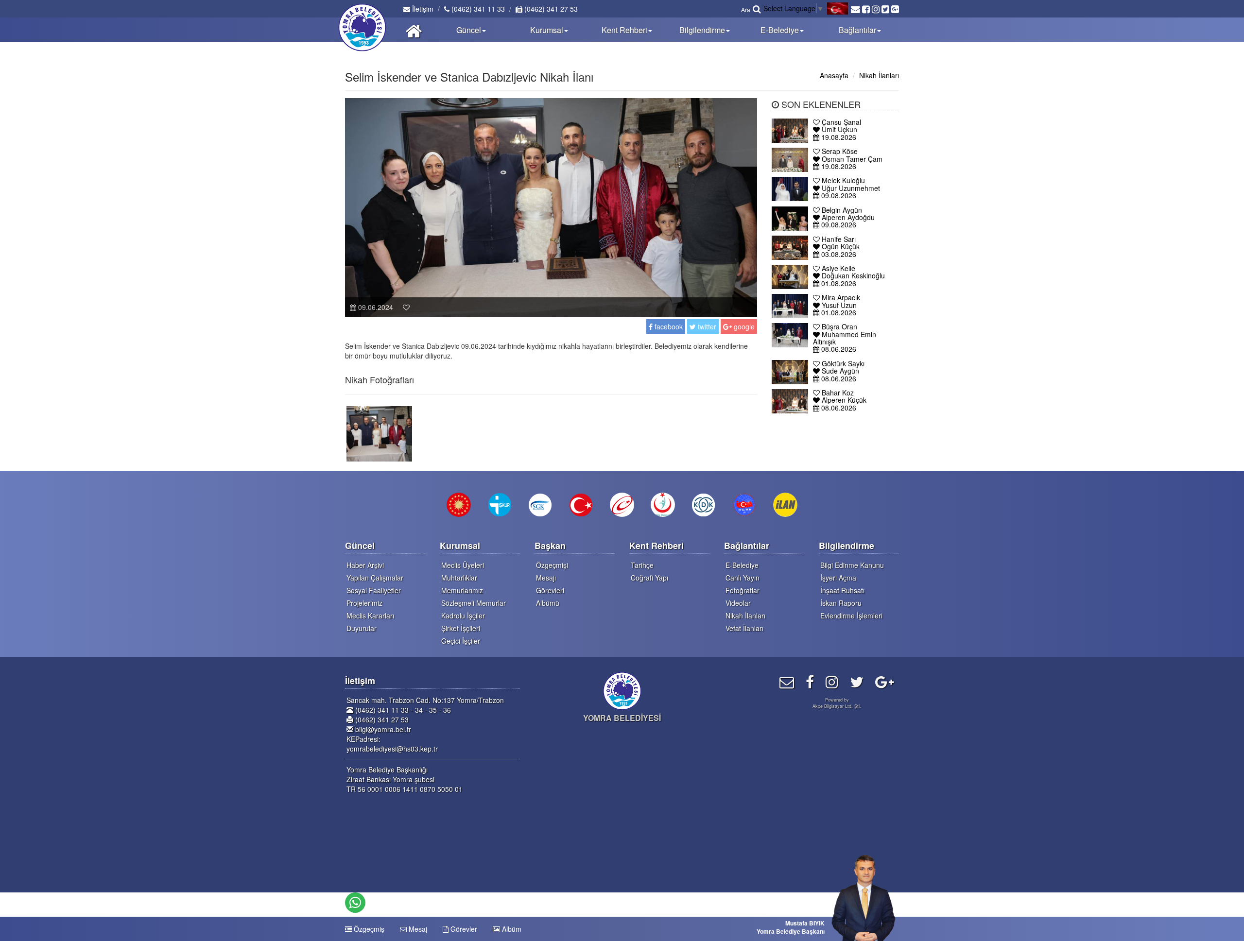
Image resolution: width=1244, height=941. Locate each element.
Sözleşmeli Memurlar (473, 603)
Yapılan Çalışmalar (374, 577)
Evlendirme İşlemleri (851, 615)
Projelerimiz (364, 603)
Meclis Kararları (370, 615)
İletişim (421, 9)
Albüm (510, 929)
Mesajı (546, 577)
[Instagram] (832, 681)
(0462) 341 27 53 (550, 9)
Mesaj (417, 929)
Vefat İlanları (744, 628)
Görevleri (550, 590)
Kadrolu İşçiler (463, 615)
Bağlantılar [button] (857, 29)
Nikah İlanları (879, 75)
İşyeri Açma (838, 577)
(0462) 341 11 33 (477, 9)
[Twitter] (856, 681)
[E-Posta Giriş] (787, 681)
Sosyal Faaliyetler (373, 590)
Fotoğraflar (743, 590)
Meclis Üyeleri (462, 565)
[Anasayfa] (413, 29)
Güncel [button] (468, 29)
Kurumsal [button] (546, 29)
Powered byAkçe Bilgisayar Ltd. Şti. (836, 703)
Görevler (463, 929)
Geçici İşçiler (460, 641)
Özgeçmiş (368, 929)
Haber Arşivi (365, 565)
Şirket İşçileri (460, 628)
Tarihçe (642, 565)
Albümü (547, 603)
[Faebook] (810, 681)
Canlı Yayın (743, 577)
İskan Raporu (841, 603)
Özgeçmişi (552, 565)
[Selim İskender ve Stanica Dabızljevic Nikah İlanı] (379, 433)
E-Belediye (742, 565)
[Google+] (884, 681)
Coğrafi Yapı (649, 577)
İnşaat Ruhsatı (842, 590)
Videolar (738, 603)
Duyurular (361, 628)
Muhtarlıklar (459, 577)
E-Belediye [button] (779, 29)
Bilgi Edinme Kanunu (852, 565)
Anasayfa (834, 75)
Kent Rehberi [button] (624, 29)
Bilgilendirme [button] (702, 29)
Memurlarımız (462, 590)
